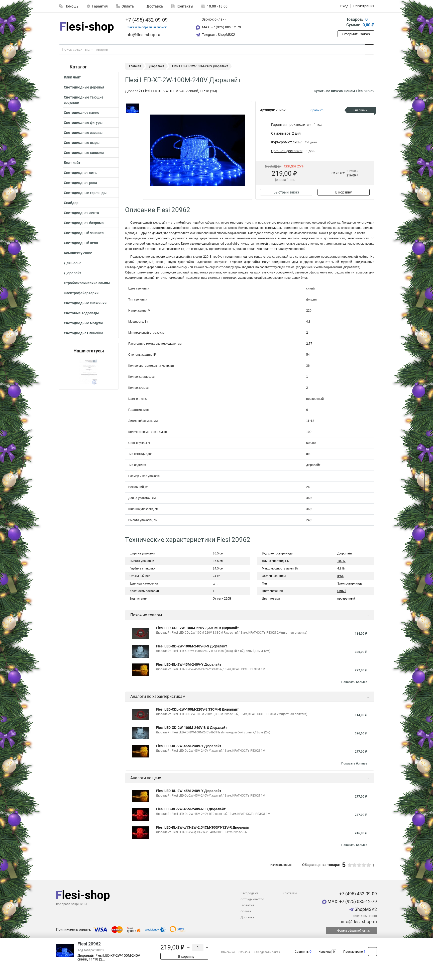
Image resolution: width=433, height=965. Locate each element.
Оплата (128, 6)
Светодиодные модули (83, 323)
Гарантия (100, 6)
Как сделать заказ (267, 952)
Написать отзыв (280, 864)
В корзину (343, 192)
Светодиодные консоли (84, 153)
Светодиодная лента (81, 213)
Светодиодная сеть (80, 173)
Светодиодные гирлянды (85, 193)
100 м (341, 561)
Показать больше (354, 682)
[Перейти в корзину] (341, 23)
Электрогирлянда (350, 583)
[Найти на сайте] (369, 49)
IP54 (340, 576)
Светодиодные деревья (84, 87)
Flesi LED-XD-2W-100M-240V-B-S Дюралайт (191, 646)
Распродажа (250, 893)
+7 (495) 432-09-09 (146, 20)
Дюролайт (344, 553)
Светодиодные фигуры (83, 123)
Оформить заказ (356, 34)
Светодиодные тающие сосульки (83, 100)
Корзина (324, 951)
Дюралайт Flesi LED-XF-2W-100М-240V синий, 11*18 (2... (108, 957)
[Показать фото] (132, 108)
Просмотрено (353, 951)
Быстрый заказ (286, 192)
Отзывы (244, 952)
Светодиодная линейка (83, 333)
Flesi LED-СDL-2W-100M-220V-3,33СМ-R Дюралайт (197, 628)
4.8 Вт (341, 568)
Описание (228, 952)
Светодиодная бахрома (84, 223)
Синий (341, 591)
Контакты (185, 6)
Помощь (71, 6)
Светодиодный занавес (83, 233)
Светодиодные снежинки (85, 303)
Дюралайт (72, 273)
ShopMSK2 (365, 909)
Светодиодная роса (80, 183)
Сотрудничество (252, 899)
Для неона (72, 263)
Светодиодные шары (81, 143)
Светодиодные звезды (83, 133)
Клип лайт (72, 77)
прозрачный (346, 598)
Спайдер (71, 203)
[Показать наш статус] (88, 371)
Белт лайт (72, 163)
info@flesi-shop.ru (358, 921)
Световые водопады (81, 313)
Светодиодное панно (81, 113)
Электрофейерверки (81, 293)
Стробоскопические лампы (87, 283)
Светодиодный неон (81, 243)
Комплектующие (78, 253)
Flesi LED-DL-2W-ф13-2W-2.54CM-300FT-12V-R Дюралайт (203, 827)
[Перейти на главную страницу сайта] (87, 27)
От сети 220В (222, 598)
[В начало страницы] (372, 951)
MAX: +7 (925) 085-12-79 (221, 27)
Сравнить (302, 951)
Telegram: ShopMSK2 (218, 35)
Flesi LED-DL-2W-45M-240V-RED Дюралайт (191, 809)
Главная (135, 66)
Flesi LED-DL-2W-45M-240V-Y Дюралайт (188, 664)
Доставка (154, 6)
